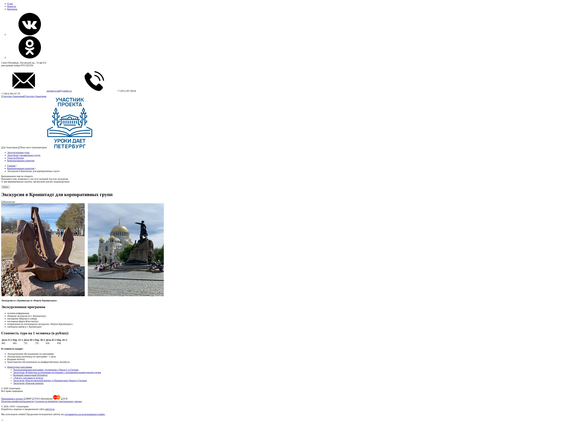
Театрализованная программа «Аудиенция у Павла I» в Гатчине (46, 369)
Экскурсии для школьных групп (23, 155)
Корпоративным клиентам (20, 160)
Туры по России (15, 158)
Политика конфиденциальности (17, 401)
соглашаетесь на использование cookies (84, 414)
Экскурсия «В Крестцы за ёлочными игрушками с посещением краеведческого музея (57, 372)
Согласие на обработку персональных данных (58, 401)
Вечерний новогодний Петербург (30, 375)
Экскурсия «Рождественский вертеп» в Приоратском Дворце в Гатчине (50, 380)
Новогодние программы (19, 367)
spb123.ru (50, 409)
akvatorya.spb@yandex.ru (59, 91)
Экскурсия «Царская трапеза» (28, 383)
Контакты (12, 9)
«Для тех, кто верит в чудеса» (28, 378)
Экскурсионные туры (18, 152)
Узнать (5, 187)
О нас (10, 3)
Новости (11, 6)
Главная (11, 165)
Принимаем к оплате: (12, 398)
